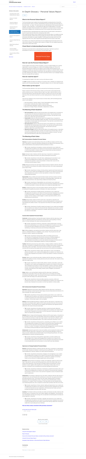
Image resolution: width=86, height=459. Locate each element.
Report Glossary (25, 433)
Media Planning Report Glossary (14, 45)
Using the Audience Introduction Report (14, 23)
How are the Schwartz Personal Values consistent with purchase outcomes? (38, 436)
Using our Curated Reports (13, 19)
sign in (26, 449)
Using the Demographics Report (15, 36)
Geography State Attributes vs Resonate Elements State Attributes (36, 440)
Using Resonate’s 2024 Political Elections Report (15, 14)
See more (11, 56)
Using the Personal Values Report (13, 27)
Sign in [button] (74, 2)
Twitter (25, 414)
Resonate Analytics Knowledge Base (15, 6)
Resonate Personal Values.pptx (30, 409)
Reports (33, 6)
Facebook (23, 414)
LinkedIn (26, 414)
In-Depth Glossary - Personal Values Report (14, 32)
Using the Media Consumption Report (14, 49)
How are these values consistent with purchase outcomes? (37, 405)
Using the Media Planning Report (15, 40)
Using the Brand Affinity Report (14, 54)
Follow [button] (25, 15)
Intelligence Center (27, 6)
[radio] (40, 421)
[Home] (15, 2)
